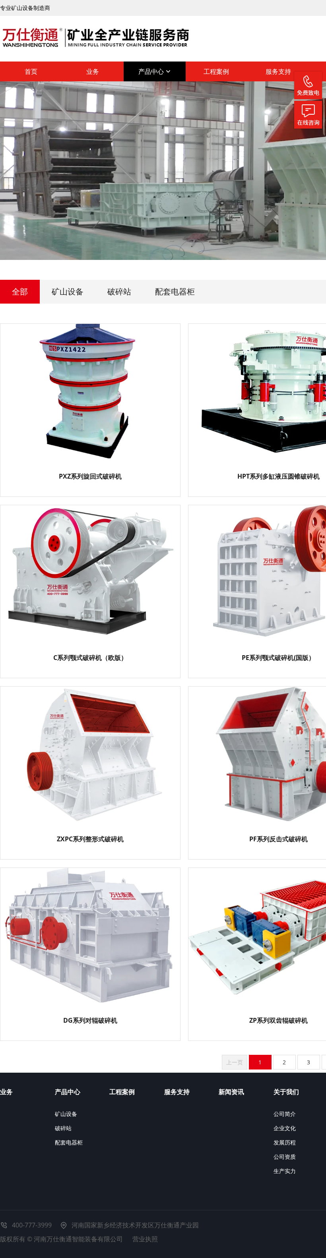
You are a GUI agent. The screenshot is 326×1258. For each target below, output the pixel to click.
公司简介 (285, 1114)
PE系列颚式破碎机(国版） (278, 657)
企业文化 (285, 1128)
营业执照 (145, 1239)
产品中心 (151, 71)
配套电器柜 (175, 291)
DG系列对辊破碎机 (90, 1020)
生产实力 (285, 1171)
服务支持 (278, 71)
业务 (92, 71)
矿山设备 (67, 291)
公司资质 (285, 1156)
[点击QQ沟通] (308, 115)
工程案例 (216, 71)
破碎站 (119, 291)
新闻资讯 (231, 1091)
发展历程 (285, 1142)
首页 (31, 71)
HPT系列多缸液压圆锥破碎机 (278, 476)
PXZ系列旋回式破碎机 (90, 476)
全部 (20, 291)
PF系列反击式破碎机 (278, 839)
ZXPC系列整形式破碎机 (90, 839)
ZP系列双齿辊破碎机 (278, 1020)
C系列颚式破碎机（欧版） (90, 657)
